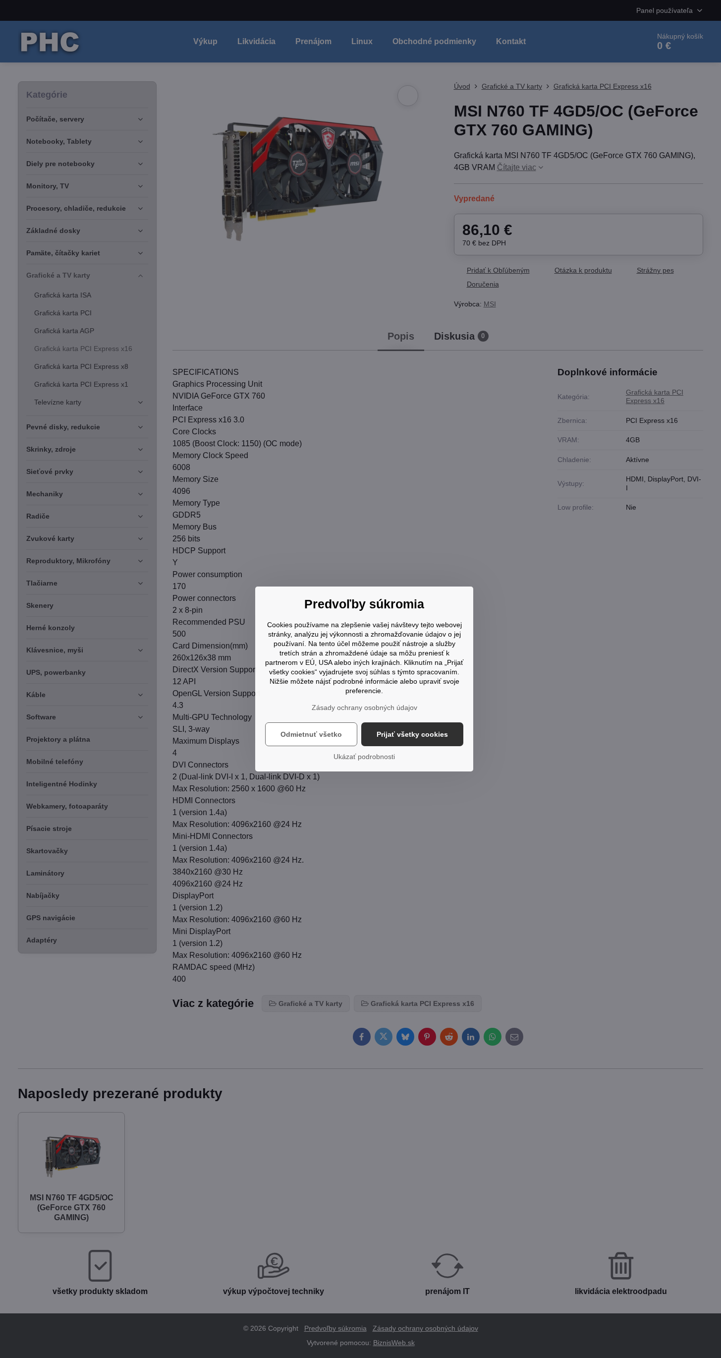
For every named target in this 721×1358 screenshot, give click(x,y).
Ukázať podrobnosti (364, 757)
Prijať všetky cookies (412, 734)
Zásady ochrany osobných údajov (364, 707)
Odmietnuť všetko (311, 734)
